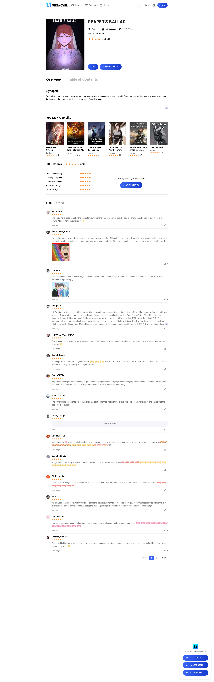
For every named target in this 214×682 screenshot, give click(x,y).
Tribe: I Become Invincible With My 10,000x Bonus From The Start (75, 148)
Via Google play (197, 673)
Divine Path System (51, 148)
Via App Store (197, 665)
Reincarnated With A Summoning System (138, 148)
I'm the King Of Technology (95, 148)
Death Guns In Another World (115, 148)
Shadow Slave (156, 147)
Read (93, 67)
